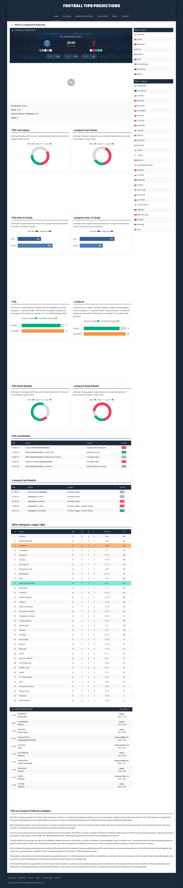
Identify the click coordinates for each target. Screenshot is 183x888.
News (114, 16)
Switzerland (142, 215)
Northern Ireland (145, 165)
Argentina (141, 86)
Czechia (140, 121)
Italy (139, 49)
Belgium (140, 101)
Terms (37, 878)
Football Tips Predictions (91, 5)
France (140, 54)
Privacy (30, 878)
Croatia (140, 116)
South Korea (142, 205)
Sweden (140, 210)
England (141, 35)
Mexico (140, 160)
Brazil (140, 74)
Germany (141, 44)
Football (67, 16)
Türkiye (140, 220)
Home (56, 16)
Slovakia (141, 195)
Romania (141, 180)
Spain (139, 39)
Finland (140, 130)
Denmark (141, 125)
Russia (140, 185)
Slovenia (141, 200)
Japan (140, 155)
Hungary (141, 140)
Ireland (140, 145)
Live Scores (103, 16)
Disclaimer (22, 878)
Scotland (141, 190)
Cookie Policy (47, 878)
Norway (140, 170)
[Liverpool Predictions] (95, 44)
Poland (140, 175)
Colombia (141, 111)
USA (139, 230)
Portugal (141, 69)
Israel (140, 150)
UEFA (139, 59)
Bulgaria (141, 106)
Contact (125, 16)
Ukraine (140, 225)
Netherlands (143, 64)
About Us (12, 878)
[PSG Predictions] (48, 44)
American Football (84, 16)
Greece (140, 135)
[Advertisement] (71, 82)
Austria (140, 96)
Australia (141, 91)
